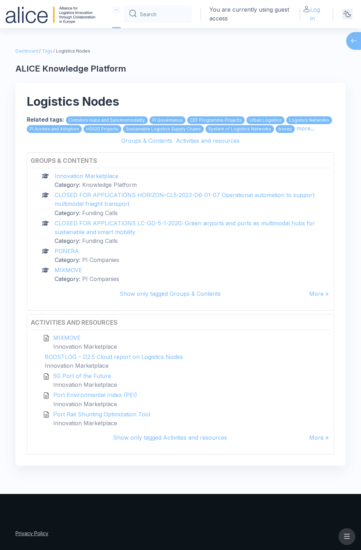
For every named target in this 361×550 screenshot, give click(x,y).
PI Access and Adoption (54, 129)
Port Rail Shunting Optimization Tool (101, 414)
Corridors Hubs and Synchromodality (107, 120)
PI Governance (167, 120)
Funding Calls (100, 212)
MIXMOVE (68, 270)
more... (305, 128)
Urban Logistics (265, 120)
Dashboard (27, 51)
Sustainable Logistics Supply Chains (163, 129)
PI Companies (100, 259)
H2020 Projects (102, 129)
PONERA (67, 251)
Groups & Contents (146, 140)
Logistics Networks (309, 120)
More (316, 293)
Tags (47, 51)
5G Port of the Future (82, 375)
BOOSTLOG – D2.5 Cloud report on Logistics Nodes (114, 356)
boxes (285, 129)
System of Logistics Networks (239, 129)
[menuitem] (116, 10)
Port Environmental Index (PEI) (95, 394)
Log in (315, 14)
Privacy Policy (32, 533)
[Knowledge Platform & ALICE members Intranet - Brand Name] (50, 14)
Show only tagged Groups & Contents (170, 293)
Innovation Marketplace (86, 175)
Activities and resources (208, 140)
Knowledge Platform (109, 184)
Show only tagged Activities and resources (170, 437)
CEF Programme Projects (216, 120)
